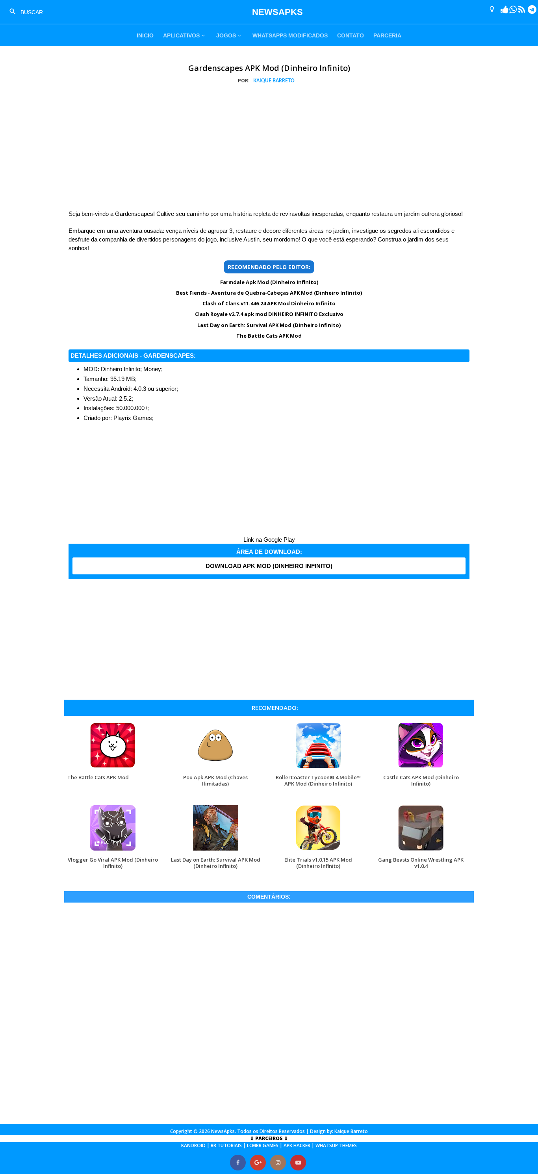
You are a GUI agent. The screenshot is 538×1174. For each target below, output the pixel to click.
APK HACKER (297, 1145)
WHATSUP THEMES (336, 1145)
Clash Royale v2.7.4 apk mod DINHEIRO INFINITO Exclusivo (269, 314)
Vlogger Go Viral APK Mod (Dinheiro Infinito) (113, 862)
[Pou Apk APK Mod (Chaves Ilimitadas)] (215, 768)
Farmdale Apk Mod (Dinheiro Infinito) (269, 282)
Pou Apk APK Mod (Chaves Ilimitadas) (215, 780)
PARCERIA (387, 35)
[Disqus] (269, 1012)
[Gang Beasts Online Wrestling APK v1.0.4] (420, 850)
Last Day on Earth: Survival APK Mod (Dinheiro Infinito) (269, 325)
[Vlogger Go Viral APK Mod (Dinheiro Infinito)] (112, 850)
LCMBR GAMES (262, 1145)
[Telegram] (528, 9)
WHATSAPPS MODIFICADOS (290, 35)
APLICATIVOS (182, 35)
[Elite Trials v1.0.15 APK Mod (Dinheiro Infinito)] (318, 850)
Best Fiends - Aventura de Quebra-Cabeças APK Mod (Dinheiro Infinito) (269, 292)
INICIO (145, 35)
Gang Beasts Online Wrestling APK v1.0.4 (421, 862)
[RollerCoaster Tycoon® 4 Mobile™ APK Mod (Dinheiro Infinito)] (318, 768)
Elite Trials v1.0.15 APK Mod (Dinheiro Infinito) (318, 862)
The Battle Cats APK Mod (269, 335)
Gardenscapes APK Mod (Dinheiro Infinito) (269, 68)
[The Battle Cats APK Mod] (112, 768)
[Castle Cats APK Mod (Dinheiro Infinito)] (420, 768)
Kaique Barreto (351, 1131)
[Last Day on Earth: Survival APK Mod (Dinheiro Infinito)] (215, 850)
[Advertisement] (269, 148)
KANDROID (193, 1145)
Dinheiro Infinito (120, 369)
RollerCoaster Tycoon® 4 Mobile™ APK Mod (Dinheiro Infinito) (318, 780)
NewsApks (223, 1131)
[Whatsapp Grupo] (510, 9)
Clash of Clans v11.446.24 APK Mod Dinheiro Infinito (269, 303)
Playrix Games (132, 417)
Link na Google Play (269, 539)
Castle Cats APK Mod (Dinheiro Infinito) (421, 780)
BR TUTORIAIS (226, 1145)
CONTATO (350, 35)
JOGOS (226, 35)
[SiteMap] (519, 9)
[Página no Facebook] (501, 9)
